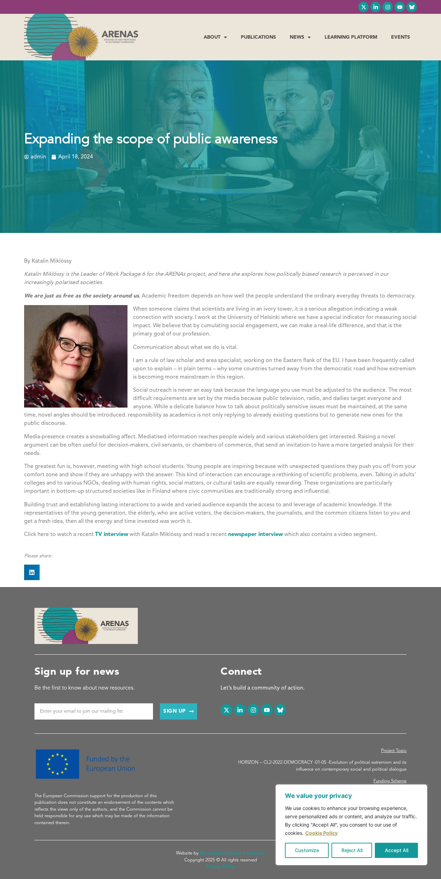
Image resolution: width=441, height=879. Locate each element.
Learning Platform (351, 37)
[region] (351, 824)
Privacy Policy (220, 867)
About (212, 37)
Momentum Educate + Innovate (232, 853)
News (297, 37)
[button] (32, 572)
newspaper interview (255, 534)
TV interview (111, 534)
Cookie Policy (321, 833)
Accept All (396, 850)
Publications (258, 37)
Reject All (351, 850)
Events (400, 37)
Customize (307, 850)
